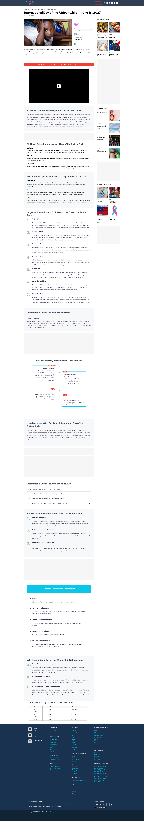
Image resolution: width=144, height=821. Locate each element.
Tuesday (74, 766)
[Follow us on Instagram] (112, 3)
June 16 (51, 709)
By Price (96, 758)
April (73, 735)
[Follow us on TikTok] (117, 3)
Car (95, 732)
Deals (25, 58)
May (73, 737)
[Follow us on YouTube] (107, 3)
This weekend (75, 759)
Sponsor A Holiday (55, 768)
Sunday (74, 763)
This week (74, 761)
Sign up (98, 3)
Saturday (74, 773)
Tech (95, 744)
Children (76, 30)
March (74, 734)
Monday (74, 764)
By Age (96, 753)
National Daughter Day (100, 778)
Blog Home (75, 794)
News (51, 747)
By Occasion (97, 756)
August (74, 742)
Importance (67, 58)
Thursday (74, 770)
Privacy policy (53, 812)
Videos (52, 751)
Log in (90, 3)
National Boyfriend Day (100, 770)
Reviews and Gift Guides (78, 787)
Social (36, 58)
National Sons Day (99, 771)
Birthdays (57, 2)
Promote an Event (55, 758)
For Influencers (54, 744)
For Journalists (54, 740)
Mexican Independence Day (101, 773)
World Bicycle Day (99, 780)
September (75, 744)
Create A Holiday (54, 766)
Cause (37, 15)
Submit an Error (54, 759)
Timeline (50, 58)
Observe (74, 58)
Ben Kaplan (42, 15)
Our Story (52, 732)
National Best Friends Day (101, 776)
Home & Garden (98, 737)
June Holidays (31, 9)
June (73, 739)
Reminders (67, 2)
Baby (95, 730)
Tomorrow (75, 758)
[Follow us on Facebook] (110, 3)
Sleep (95, 742)
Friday (73, 771)
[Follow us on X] (114, 3)
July (73, 740)
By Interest (97, 754)
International (83, 30)
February (74, 732)
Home (25, 9)
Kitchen (96, 739)
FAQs (62, 58)
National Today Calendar (78, 780)
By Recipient (97, 759)
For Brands (53, 742)
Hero (46, 58)
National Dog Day (99, 782)
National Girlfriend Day (100, 766)
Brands (41, 58)
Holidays (47, 2)
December (75, 749)
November (75, 747)
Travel (95, 746)
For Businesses (54, 739)
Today (39, 2)
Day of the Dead (98, 768)
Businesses (57, 58)
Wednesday (75, 768)
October (74, 746)
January (74, 730)
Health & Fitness (98, 735)
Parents (89, 30)
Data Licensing (54, 770)
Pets (95, 740)
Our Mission (53, 730)
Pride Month (97, 775)
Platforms (31, 58)
